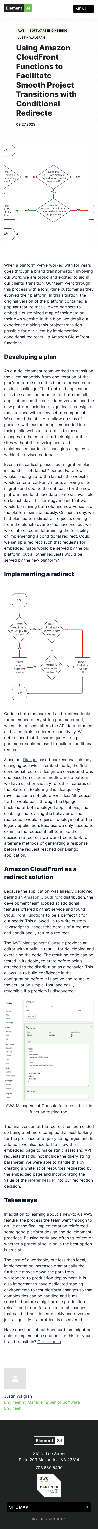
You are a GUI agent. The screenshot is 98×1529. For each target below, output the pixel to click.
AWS (21, 30)
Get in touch (49, 1341)
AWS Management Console (38, 942)
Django (30, 759)
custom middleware (50, 777)
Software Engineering (48, 30)
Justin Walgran (31, 37)
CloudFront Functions (24, 915)
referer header (41, 1180)
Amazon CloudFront (43, 897)
